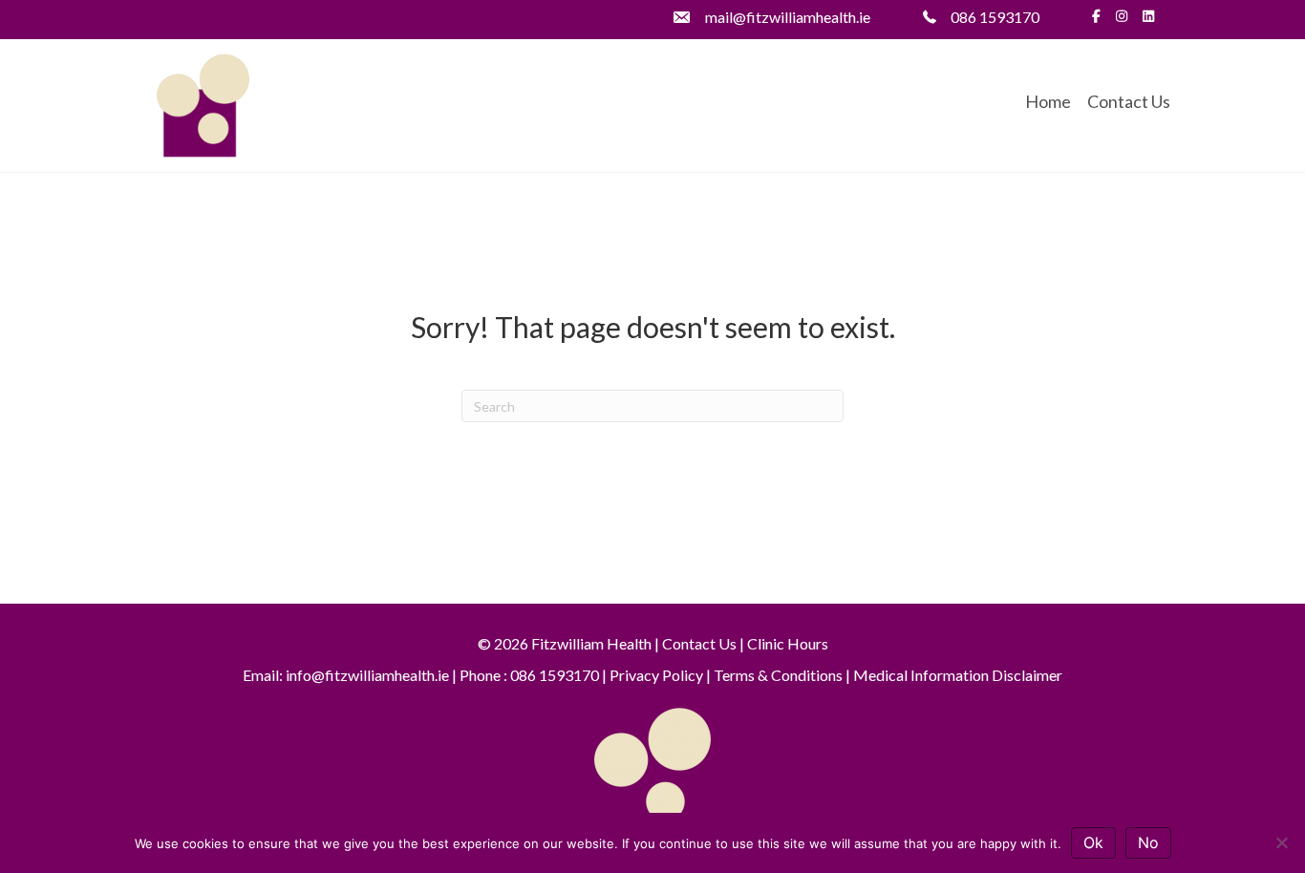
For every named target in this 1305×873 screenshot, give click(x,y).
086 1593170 (995, 17)
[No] (1281, 842)
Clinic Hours (787, 643)
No (1148, 842)
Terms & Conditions (778, 675)
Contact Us (1128, 101)
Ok (1093, 842)
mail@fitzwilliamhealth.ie (787, 17)
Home (1048, 101)
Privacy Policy (656, 675)
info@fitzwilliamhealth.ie (367, 675)
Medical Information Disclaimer (957, 675)
